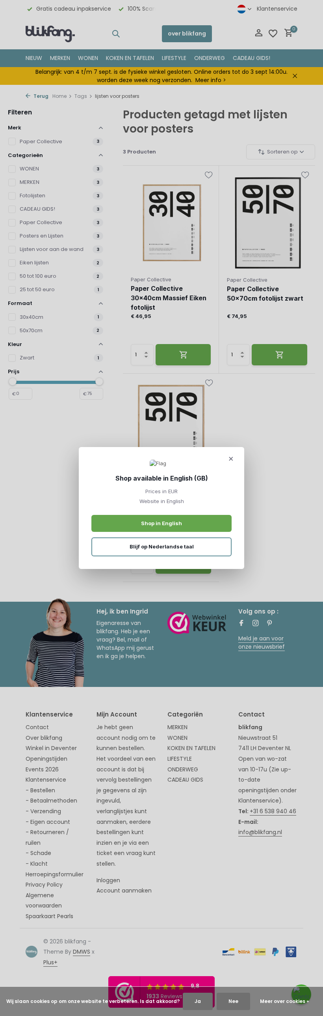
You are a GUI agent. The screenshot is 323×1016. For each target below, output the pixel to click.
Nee (233, 1001)
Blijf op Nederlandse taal (162, 546)
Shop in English (161, 523)
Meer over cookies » (284, 1001)
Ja (198, 1001)
